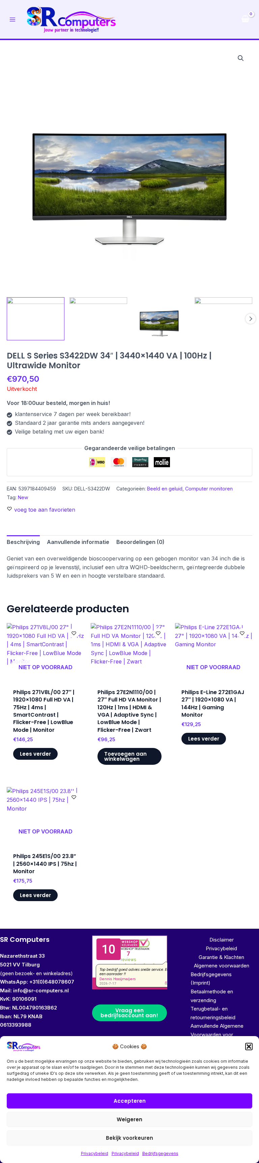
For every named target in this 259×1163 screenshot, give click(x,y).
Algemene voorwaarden (221, 965)
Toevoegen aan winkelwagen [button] (125, 756)
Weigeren (129, 1119)
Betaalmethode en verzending (212, 995)
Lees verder (35, 753)
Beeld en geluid (164, 488)
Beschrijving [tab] (23, 542)
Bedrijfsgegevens (160, 1153)
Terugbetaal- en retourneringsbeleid (213, 1013)
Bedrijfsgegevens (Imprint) (211, 978)
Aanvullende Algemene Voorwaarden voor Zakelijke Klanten (217, 1034)
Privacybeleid (94, 1153)
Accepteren (130, 1100)
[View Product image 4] (223, 318)
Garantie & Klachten (221, 957)
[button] (249, 1046)
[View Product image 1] (35, 318)
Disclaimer (221, 939)
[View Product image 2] (98, 318)
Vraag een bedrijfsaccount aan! (129, 1013)
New (23, 497)
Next (251, 319)
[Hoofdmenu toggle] (12, 19)
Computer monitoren (209, 488)
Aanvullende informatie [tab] (78, 542)
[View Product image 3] (161, 318)
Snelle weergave (45, 674)
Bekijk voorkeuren (129, 1137)
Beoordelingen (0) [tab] (140, 542)
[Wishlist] (74, 633)
